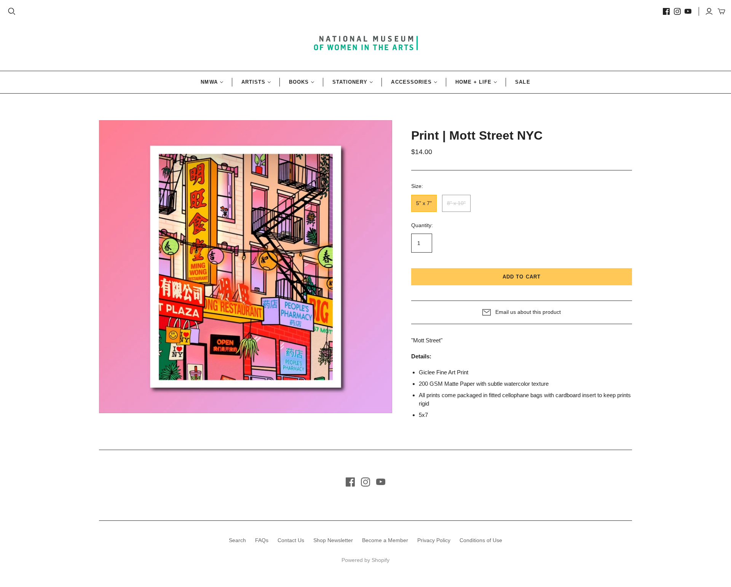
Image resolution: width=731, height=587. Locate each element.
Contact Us (291, 540)
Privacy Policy (433, 540)
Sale (522, 82)
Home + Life (473, 82)
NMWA (209, 82)
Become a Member (385, 540)
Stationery (349, 82)
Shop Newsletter (333, 540)
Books (299, 82)
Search (237, 540)
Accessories (411, 82)
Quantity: (422, 225)
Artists (253, 82)
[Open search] (12, 11)
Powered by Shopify (365, 560)
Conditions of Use (481, 540)
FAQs (261, 540)
